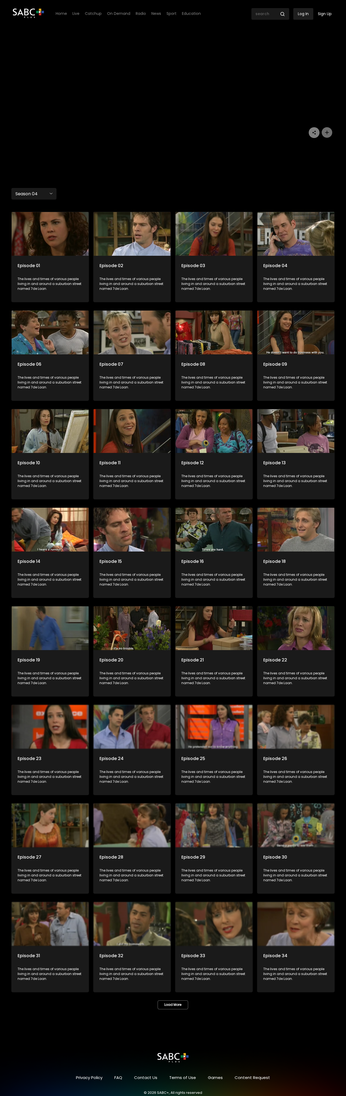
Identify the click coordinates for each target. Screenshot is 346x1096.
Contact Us (145, 1077)
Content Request (252, 1077)
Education (191, 13)
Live (75, 13)
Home (61, 13)
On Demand (118, 13)
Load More (172, 1004)
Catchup (93, 13)
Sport (172, 13)
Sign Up (325, 13)
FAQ (118, 1077)
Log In (303, 13)
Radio (141, 13)
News (156, 13)
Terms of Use (182, 1077)
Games (215, 1077)
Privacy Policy (89, 1077)
